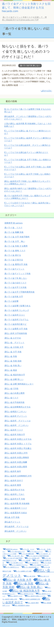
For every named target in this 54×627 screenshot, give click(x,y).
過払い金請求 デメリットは (17, 421)
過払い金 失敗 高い (12, 366)
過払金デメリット (12, 522)
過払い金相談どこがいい (15, 412)
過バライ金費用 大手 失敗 (16, 329)
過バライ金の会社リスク (15, 283)
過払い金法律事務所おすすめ (17, 407)
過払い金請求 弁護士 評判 (16, 453)
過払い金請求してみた (14, 494)
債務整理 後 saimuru (13, 223)
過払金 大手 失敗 (11, 517)
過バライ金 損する (12, 255)
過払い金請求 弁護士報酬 (15, 462)
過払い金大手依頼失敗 (14, 402)
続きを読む (47, 91)
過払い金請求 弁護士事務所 (16, 457)
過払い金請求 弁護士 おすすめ (18, 439)
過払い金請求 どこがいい (16, 425)
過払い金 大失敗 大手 (13, 347)
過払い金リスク (11, 398)
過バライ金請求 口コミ (14, 315)
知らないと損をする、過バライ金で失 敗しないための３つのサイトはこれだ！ (26, 51)
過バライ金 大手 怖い (14, 241)
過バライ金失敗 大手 (13, 297)
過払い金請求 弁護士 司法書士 (18, 448)
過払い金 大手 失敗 (12, 352)
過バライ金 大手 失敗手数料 (17, 237)
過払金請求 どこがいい (15, 531)
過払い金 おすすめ (12, 338)
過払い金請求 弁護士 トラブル (18, 444)
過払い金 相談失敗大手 (14, 375)
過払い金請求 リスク (13, 430)
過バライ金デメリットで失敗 (17, 274)
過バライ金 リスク (13, 228)
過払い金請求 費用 (12, 485)
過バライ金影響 (11, 301)
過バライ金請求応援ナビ (15, 324)
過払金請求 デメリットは (16, 526)
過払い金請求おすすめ (14, 490)
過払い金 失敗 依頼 (12, 361)
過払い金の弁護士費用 (14, 393)
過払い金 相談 (10, 370)
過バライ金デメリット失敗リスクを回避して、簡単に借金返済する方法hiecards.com (26, 7)
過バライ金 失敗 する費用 (16, 246)
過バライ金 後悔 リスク (14, 251)
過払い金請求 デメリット (15, 416)
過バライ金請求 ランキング (16, 310)
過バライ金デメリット (14, 269)
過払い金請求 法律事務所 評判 (18, 476)
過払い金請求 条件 (12, 471)
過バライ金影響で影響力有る (17, 306)
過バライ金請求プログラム (16, 320)
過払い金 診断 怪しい (13, 379)
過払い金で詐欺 (11, 389)
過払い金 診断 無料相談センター (19, 384)
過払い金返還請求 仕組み (15, 513)
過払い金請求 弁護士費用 (15, 467)
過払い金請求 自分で (13, 480)
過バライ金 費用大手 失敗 (16, 264)
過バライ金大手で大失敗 (15, 287)
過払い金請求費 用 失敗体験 (17, 503)
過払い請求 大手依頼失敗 (15, 333)
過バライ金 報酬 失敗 (13, 232)
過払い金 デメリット (14, 343)
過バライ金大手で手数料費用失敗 (19, 292)
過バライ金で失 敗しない (30, 65)
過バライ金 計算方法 (13, 260)
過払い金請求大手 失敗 (14, 499)
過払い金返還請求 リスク (15, 508)
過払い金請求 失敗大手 (14, 434)
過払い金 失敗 (10, 356)
